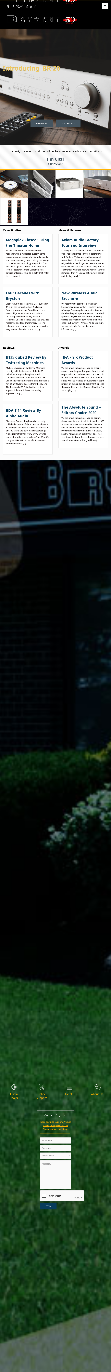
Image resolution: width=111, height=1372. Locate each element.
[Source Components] (14, 184)
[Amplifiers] (42, 184)
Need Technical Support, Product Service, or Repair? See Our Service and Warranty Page (55, 1125)
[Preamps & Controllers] (97, 184)
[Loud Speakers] (14, 211)
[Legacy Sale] (69, 184)
